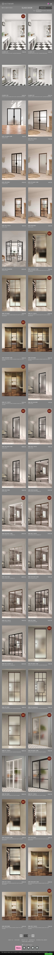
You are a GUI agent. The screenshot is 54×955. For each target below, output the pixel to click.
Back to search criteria (7, 7)
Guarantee (32, 939)
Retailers (17, 939)
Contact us (24, 939)
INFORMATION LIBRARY (41, 939)
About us (10, 939)
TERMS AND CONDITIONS (28, 941)
